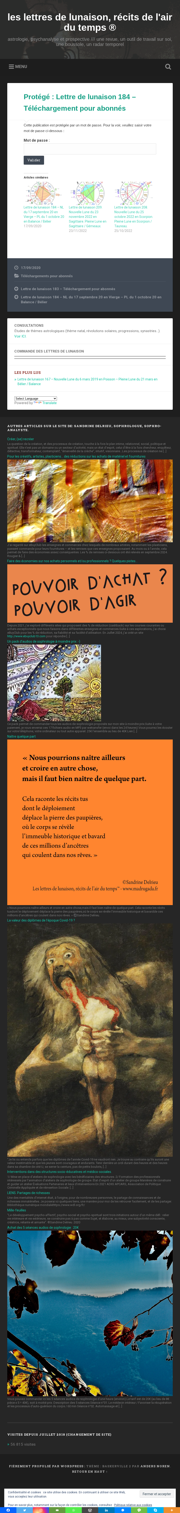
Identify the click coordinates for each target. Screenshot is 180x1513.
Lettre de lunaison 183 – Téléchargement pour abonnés (68, 289)
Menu (21, 66)
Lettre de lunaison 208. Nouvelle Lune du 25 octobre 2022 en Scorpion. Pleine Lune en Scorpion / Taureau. (133, 216)
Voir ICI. (20, 336)
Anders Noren (155, 1466)
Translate (49, 403)
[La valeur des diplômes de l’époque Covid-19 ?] (90, 1155)
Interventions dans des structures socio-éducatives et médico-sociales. (59, 1172)
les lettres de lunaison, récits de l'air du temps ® (90, 22)
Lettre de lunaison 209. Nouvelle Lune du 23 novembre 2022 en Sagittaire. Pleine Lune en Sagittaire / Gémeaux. (87, 216)
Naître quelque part (21, 736)
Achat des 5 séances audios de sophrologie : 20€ (43, 1227)
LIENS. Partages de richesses (28, 1193)
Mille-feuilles (16, 1210)
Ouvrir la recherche (167, 67)
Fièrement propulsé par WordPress (46, 1466)
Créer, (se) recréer (20, 439)
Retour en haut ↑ (90, 1471)
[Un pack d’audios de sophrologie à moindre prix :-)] (54, 719)
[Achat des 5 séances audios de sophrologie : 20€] (90, 1394)
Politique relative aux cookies (133, 1505)
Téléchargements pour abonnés (47, 276)
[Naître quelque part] (90, 903)
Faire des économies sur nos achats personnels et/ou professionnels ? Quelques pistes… (72, 561)
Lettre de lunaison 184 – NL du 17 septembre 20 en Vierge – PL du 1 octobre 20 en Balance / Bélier (91, 299)
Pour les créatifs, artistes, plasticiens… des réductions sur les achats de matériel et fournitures (76, 456)
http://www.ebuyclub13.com (26, 636)
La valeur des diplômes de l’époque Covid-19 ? (41, 920)
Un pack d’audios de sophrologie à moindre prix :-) (43, 641)
